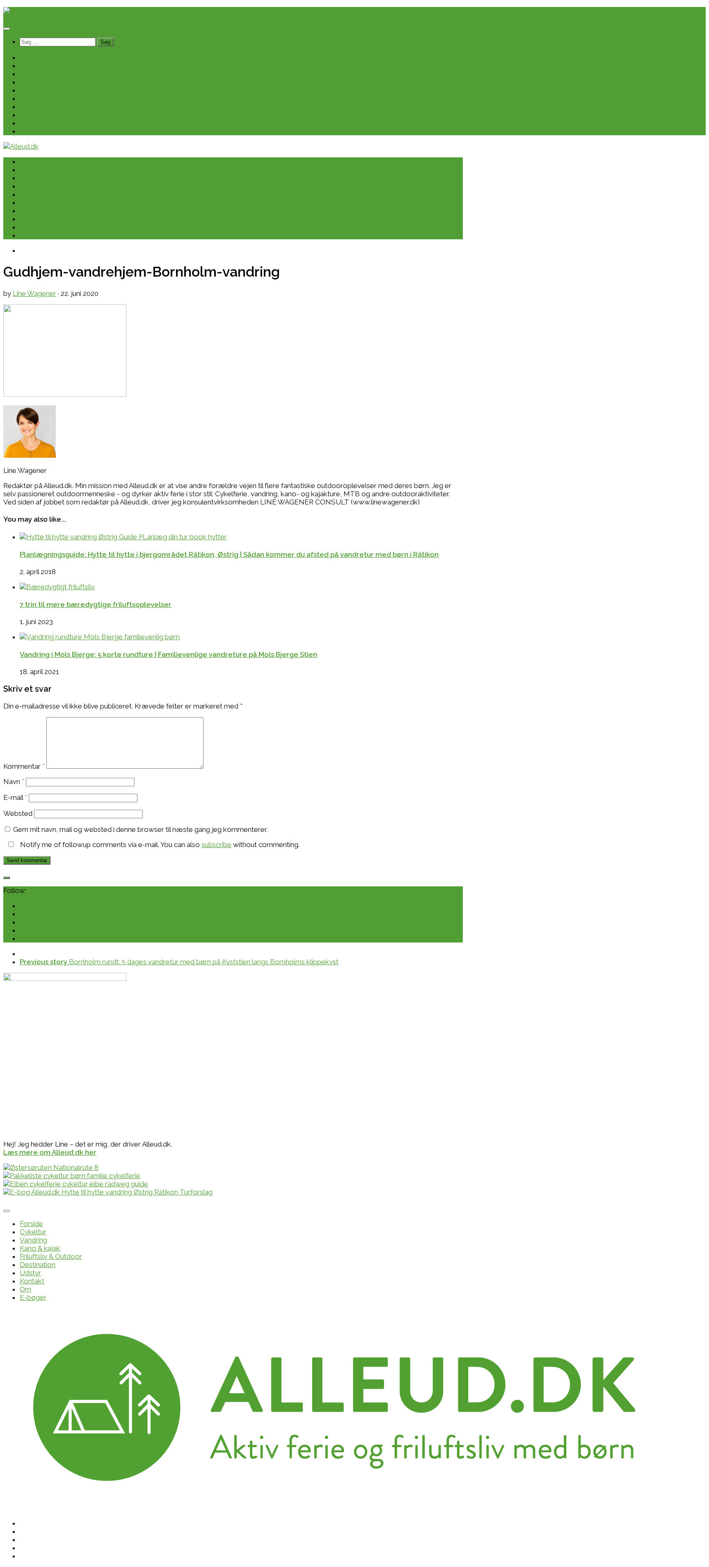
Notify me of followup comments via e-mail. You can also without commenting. (159, 844)
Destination (37, 98)
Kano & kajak (40, 82)
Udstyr (30, 106)
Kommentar (24, 766)
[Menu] (6, 28)
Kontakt (32, 115)
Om (25, 123)
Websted (17, 813)
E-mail (15, 797)
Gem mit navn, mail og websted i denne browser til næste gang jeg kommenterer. (140, 829)
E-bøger (33, 131)
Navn (13, 781)
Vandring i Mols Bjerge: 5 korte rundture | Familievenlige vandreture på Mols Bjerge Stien (168, 654)
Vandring (33, 74)
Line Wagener (34, 293)
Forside (31, 57)
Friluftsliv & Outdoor (51, 90)
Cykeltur (33, 65)
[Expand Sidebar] (6, 878)
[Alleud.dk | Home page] (21, 11)
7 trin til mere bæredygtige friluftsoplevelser (96, 604)
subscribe (216, 844)
